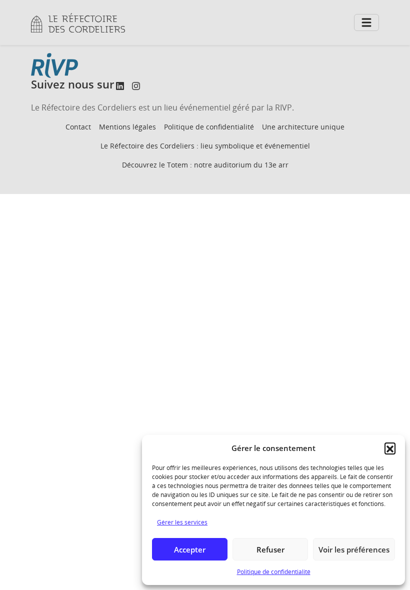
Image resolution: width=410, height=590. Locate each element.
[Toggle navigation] (366, 22)
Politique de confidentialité (273, 572)
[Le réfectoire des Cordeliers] (78, 22)
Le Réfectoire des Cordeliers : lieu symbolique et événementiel (205, 145)
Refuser (270, 549)
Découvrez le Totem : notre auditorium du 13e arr (205, 165)
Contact (78, 127)
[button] (390, 448)
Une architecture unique (303, 127)
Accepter (190, 549)
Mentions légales (127, 127)
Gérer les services (182, 522)
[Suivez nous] (120, 86)
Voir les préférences (354, 549)
